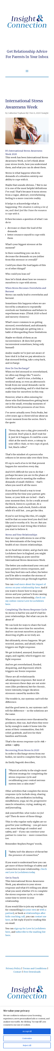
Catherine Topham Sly (18, 113)
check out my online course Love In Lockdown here (25, 600)
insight (45, 113)
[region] (27, 1029)
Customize (27, 1038)
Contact (17, 971)
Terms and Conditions (35, 968)
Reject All (27, 1045)
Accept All (27, 1031)
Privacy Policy (13, 968)
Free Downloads (32, 971)
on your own (29, 909)
